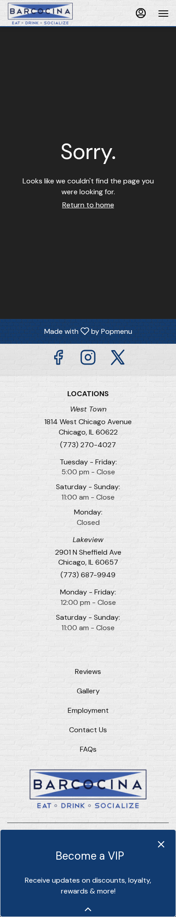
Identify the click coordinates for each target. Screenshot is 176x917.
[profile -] (140, 13)
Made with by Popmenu (69, 331)
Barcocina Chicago (88, 788)
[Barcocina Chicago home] (47, 13)
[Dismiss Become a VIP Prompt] (161, 844)
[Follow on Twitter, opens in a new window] (118, 359)
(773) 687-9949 (88, 575)
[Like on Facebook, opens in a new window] (58, 359)
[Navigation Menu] (163, 13)
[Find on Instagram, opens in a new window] (88, 359)
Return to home (88, 205)
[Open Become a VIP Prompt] (88, 909)
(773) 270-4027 (88, 444)
